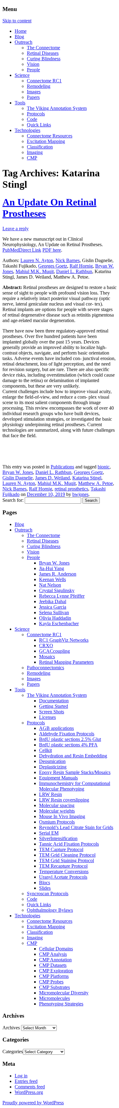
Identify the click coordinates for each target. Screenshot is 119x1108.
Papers (33, 97)
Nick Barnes (68, 260)
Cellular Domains (56, 948)
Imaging (35, 152)
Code (32, 119)
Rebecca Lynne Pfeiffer (62, 596)
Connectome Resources (49, 135)
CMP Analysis (53, 954)
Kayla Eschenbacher (59, 623)
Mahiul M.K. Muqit (35, 271)
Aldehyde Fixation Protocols (66, 733)
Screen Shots (51, 711)
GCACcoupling (54, 651)
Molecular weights (57, 810)
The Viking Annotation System (57, 108)
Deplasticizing (53, 766)
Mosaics (47, 656)
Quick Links (39, 124)
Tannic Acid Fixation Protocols (69, 844)
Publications (62, 466)
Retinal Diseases (43, 53)
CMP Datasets (53, 965)
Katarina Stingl (86, 477)
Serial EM (49, 833)
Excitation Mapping (46, 141)
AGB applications (56, 728)
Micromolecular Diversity (63, 992)
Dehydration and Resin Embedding (73, 755)
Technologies (27, 130)
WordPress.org (29, 1092)
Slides (45, 888)
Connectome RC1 (44, 80)
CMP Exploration (56, 970)
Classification (40, 146)
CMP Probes (51, 981)
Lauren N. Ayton (36, 260)
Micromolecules (54, 998)
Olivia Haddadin (55, 618)
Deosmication (52, 761)
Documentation (54, 700)
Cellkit (45, 750)
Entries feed (26, 1081)
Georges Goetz (52, 266)
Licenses (47, 717)
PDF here (51, 250)
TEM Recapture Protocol (63, 866)
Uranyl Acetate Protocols (63, 877)
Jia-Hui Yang (51, 568)
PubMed (10, 250)
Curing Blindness (43, 58)
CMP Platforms (54, 976)
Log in (21, 1075)
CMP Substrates (54, 987)
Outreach (23, 42)
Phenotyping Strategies (61, 1003)
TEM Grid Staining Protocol (66, 860)
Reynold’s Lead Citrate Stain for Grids (76, 827)
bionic (104, 466)
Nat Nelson (50, 585)
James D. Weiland (52, 477)
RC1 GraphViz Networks (63, 640)
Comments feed (30, 1086)
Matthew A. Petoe (95, 483)
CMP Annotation (55, 959)
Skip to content (16, 20)
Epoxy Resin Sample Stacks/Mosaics (74, 772)
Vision (33, 64)
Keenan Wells (52, 579)
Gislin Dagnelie (17, 477)
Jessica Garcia (52, 607)
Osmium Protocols (57, 821)
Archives (11, 1027)
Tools (20, 102)
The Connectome (43, 47)
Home (21, 31)
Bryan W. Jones (17, 472)
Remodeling (38, 86)
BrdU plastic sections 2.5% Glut (70, 739)
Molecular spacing (56, 805)
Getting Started (53, 706)
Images (34, 91)
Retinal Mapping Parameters (66, 662)
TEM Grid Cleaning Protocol (67, 855)
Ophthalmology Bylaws (50, 910)
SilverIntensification (58, 838)
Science (22, 75)
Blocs (44, 882)
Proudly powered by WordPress (33, 1102)
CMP (32, 157)
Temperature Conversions (63, 871)
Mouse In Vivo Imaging (62, 816)
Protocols (36, 113)
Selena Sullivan (54, 612)
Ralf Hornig (81, 266)
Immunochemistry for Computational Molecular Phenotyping (74, 786)
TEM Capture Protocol (61, 849)
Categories (12, 1051)
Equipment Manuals (58, 777)
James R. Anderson (57, 574)
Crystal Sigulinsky (56, 590)
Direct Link (30, 250)
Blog (19, 36)
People (33, 69)
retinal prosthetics (71, 488)
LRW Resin (50, 794)
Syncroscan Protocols (47, 893)
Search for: (12, 500)
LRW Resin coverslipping (64, 799)
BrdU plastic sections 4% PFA (68, 744)
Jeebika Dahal (52, 601)
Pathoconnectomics (45, 667)
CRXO (46, 645)
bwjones (80, 494)
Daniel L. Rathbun (74, 271)
